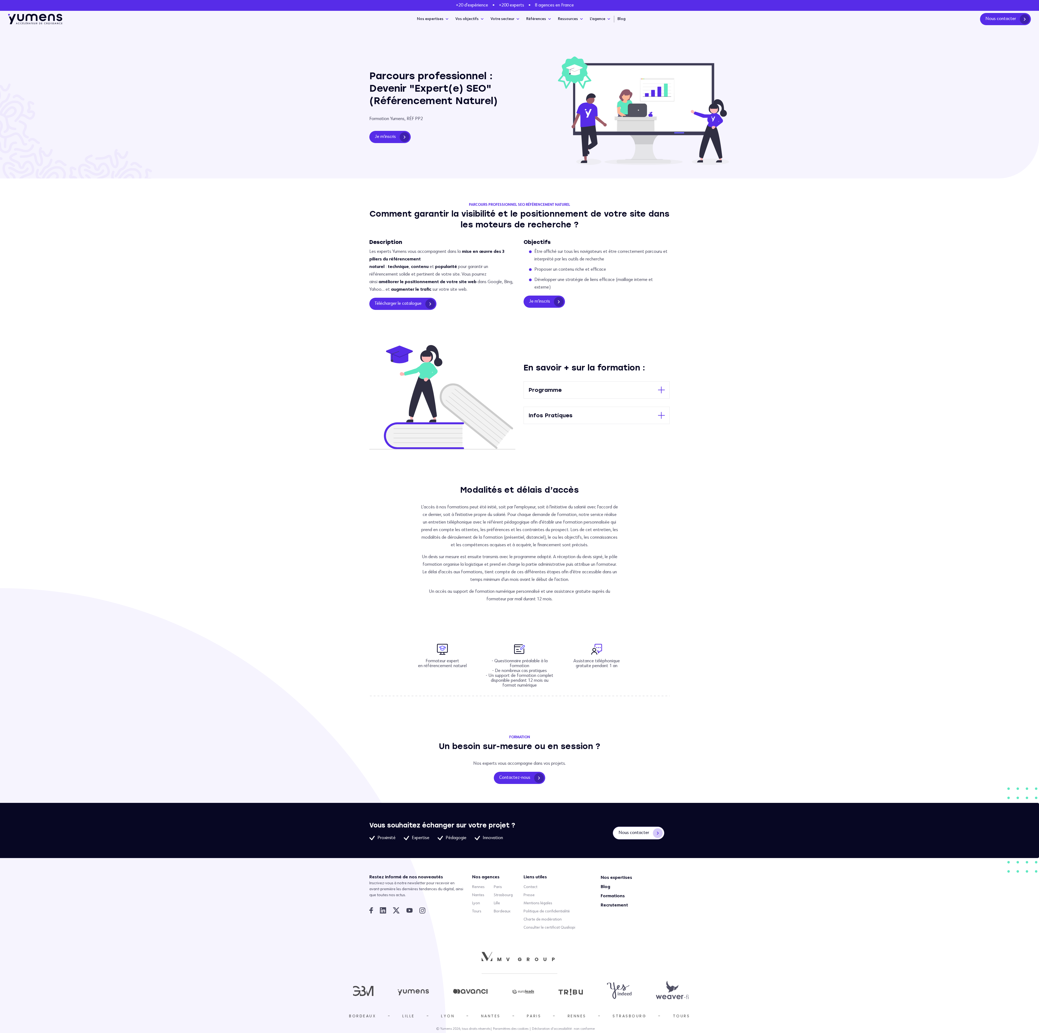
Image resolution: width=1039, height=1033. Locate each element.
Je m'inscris (385, 137)
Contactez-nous (514, 778)
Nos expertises (430, 19)
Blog (621, 19)
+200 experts (511, 5)
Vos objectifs (467, 19)
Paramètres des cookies (510, 1029)
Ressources (568, 19)
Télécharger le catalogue (398, 304)
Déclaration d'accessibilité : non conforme (563, 1029)
